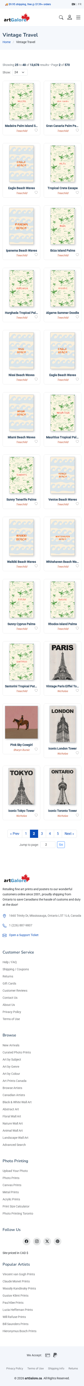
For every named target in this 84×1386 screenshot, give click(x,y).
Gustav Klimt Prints (15, 1295)
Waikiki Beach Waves (21, 561)
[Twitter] (47, 1241)
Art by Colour (11, 1073)
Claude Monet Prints (16, 1281)
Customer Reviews (15, 990)
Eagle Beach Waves (21, 188)
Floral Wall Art (12, 1116)
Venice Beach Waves (62, 499)
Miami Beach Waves (21, 437)
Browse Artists (12, 1088)
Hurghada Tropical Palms (22, 312)
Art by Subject (12, 1059)
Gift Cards (9, 983)
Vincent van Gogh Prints (19, 1274)
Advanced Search (14, 1144)
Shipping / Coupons (16, 969)
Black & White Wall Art (17, 1102)
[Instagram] (37, 1241)
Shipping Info (56, 1368)
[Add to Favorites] (36, 130)
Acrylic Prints (11, 1199)
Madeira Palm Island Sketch (24, 126)
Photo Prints (11, 1178)
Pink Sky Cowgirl (21, 745)
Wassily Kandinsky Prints (19, 1288)
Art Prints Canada (14, 1081)
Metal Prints (11, 1192)
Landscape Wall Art (15, 1137)
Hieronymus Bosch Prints (19, 1331)
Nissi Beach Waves (21, 375)
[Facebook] (26, 1241)
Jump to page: (29, 844)
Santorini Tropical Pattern (22, 686)
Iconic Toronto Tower (62, 810)
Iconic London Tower (62, 748)
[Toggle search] (61, 17)
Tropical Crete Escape (63, 188)
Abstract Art (11, 1109)
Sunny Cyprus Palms (21, 624)
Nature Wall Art (13, 1123)
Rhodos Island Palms (62, 624)
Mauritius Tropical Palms (63, 437)
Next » (69, 834)
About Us (9, 1004)
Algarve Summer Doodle (62, 312)
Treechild (21, 130)
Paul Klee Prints (13, 1302)
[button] (78, 17)
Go (61, 844)
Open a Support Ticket (24, 935)
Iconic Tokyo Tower (21, 810)
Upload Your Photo (15, 1171)
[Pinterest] (57, 1241)
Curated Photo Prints (17, 1052)
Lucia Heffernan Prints (18, 1309)
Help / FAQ (10, 962)
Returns (8, 976)
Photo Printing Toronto (18, 1213)
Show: (7, 72)
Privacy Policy (12, 1012)
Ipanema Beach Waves (21, 250)
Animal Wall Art (13, 1130)
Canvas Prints (12, 1185)
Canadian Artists (14, 1095)
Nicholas (62, 691)
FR (79, 4)
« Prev (14, 834)
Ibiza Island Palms (62, 250)
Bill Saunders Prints (15, 1324)
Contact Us (10, 997)
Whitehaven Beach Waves (63, 561)
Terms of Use (11, 1019)
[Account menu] (70, 17)
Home (7, 42)
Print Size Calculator (16, 1206)
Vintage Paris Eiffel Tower (64, 686)
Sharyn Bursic (21, 749)
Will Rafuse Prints (14, 1317)
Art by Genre (11, 1066)
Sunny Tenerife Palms (21, 499)
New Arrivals (11, 1045)
